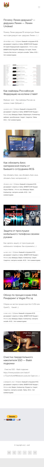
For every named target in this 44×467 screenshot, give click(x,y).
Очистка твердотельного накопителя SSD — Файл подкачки (18, 360)
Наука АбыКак (8, 189)
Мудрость (28, 387)
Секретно (29, 117)
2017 (35, 47)
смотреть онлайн (23, 52)
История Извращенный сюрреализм (16, 47)
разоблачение (14, 117)
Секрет (22, 117)
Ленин (34, 49)
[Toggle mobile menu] (39, 7)
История (28, 49)
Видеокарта (27, 114)
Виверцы (22, 49)
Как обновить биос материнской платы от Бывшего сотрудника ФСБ (19, 165)
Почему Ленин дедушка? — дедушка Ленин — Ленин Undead (19, 23)
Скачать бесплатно (10, 52)
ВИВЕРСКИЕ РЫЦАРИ (11, 49)
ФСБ (35, 52)
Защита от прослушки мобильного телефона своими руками (21, 234)
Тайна (32, 52)
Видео (20, 114)
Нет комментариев (10, 55)
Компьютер (36, 114)
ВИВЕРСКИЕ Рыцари (31, 44)
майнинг (6, 117)
